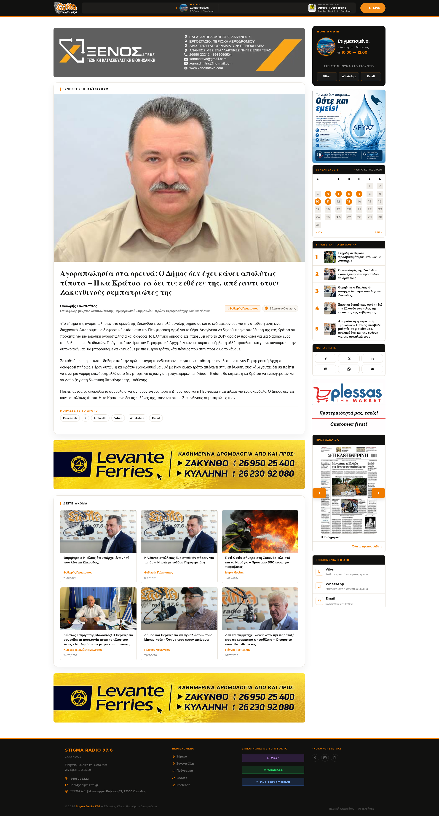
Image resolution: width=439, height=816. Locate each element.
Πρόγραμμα (185, 770)
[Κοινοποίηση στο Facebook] (325, 358)
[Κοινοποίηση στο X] (349, 358)
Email (156, 418)
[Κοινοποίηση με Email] (372, 369)
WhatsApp (137, 418)
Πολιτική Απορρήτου (341, 808)
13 (349, 201)
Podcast (183, 785)
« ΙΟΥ (319, 232)
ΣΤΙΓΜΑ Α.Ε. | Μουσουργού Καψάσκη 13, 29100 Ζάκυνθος (107, 791)
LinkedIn (100, 418)
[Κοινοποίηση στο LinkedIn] (372, 358)
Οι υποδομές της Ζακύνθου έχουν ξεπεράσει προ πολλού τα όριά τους (359, 274)
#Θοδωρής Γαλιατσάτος (242, 308)
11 (328, 201)
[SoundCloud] (334, 758)
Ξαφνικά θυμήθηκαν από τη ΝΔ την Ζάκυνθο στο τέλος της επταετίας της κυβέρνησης (360, 308)
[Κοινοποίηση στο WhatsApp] (349, 369)
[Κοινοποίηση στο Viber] (325, 369)
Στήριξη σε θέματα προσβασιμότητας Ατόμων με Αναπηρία (359, 256)
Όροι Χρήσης (366, 808)
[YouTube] (325, 758)
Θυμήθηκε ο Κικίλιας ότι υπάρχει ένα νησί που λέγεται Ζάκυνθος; (359, 291)
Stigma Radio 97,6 (88, 806)
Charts (182, 778)
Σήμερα (182, 756)
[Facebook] (315, 758)
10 (317, 201)
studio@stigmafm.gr (275, 781)
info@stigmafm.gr (84, 785)
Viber (118, 418)
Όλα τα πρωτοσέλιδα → (367, 546)
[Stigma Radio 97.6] (65, 8)
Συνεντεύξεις (186, 763)
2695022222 (79, 778)
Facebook (70, 418)
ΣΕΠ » (378, 232)
